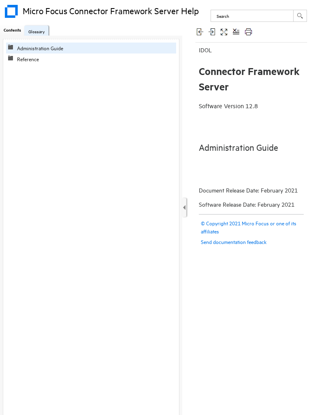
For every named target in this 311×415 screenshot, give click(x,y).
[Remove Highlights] (236, 31)
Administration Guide (40, 47)
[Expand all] (223, 31)
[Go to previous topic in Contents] (199, 31)
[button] (300, 15)
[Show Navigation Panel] (184, 207)
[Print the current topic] (248, 31)
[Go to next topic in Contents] (211, 31)
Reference (28, 58)
